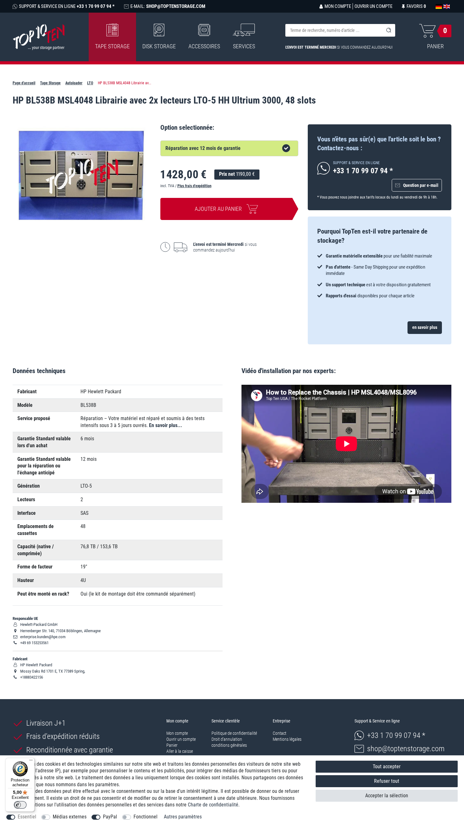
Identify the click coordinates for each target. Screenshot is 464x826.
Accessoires (204, 46)
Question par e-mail (420, 185)
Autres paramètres (183, 817)
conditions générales (229, 745)
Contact (279, 733)
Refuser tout (386, 781)
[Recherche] (389, 30)
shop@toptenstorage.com (405, 748)
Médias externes (69, 817)
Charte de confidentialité (213, 805)
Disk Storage (159, 46)
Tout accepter (387, 767)
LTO (90, 83)
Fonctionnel (146, 817)
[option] (379, 276)
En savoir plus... (165, 425)
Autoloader (73, 83)
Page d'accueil (24, 83)
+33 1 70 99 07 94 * (396, 735)
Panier (171, 745)
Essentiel (27, 817)
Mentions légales (287, 739)
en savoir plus (424, 327)
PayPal (110, 817)
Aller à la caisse (179, 751)
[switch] (20, 805)
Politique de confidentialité (234, 733)
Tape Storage (112, 46)
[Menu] (31, 761)
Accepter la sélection (386, 796)
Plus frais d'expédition (194, 186)
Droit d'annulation (226, 739)
